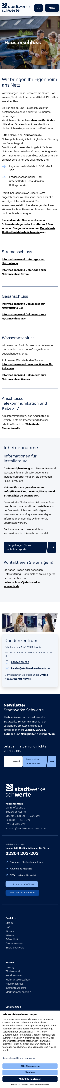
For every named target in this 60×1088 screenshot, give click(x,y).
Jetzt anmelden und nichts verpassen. (25, 748)
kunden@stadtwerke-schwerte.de (26, 828)
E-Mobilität (12, 939)
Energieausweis (15, 947)
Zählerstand (13, 971)
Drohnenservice (15, 943)
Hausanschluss (14, 983)
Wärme (10, 935)
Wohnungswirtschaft (18, 979)
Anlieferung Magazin (21, 868)
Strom (9, 923)
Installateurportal (16, 987)
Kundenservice (14, 975)
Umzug (10, 967)
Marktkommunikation (18, 992)
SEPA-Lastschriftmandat (23, 875)
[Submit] (39, 761)
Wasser (10, 931)
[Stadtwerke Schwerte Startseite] (16, 7)
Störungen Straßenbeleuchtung (27, 862)
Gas (8, 927)
